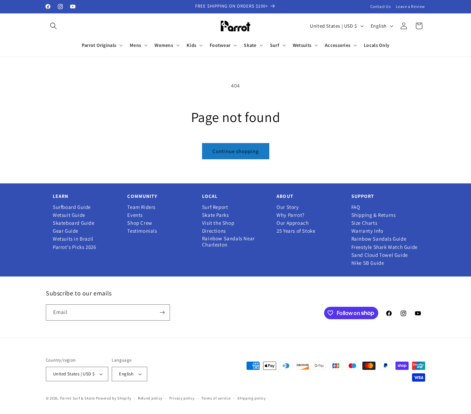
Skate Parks (215, 215)
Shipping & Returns (373, 215)
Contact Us (380, 6)
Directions (214, 231)
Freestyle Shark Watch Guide (384, 247)
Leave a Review (410, 6)
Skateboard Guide (73, 223)
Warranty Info (367, 231)
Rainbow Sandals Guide (379, 239)
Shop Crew (139, 223)
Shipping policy (251, 398)
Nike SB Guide (367, 263)
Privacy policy (182, 398)
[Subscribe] (162, 312)
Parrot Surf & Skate (77, 398)
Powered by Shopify (113, 398)
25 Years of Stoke (296, 231)
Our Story (288, 207)
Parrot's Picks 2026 (74, 247)
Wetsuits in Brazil (73, 239)
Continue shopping (235, 151)
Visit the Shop (218, 223)
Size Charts (364, 223)
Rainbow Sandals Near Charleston (228, 241)
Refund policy (150, 398)
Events (135, 215)
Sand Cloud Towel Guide (379, 255)
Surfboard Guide (72, 207)
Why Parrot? (290, 215)
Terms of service (215, 398)
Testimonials (142, 231)
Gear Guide (65, 231)
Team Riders (141, 207)
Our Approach (293, 223)
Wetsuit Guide (69, 215)
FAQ (355, 207)
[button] (53, 25)
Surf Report (215, 207)
